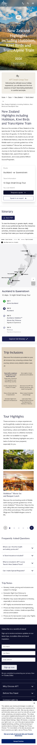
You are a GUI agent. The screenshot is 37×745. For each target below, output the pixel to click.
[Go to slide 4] (23, 528)
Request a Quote (18, 64)
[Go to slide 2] (14, 528)
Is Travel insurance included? (13, 555)
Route (5, 168)
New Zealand (18, 97)
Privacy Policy (8, 675)
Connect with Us (10, 700)
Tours (10, 97)
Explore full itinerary (17, 339)
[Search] (27, 3)
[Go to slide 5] (28, 528)
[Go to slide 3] (19, 528)
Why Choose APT (11, 686)
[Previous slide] (5, 528)
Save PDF (9, 218)
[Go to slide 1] (10, 528)
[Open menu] (32, 3)
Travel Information (9, 178)
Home (3, 97)
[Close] (34, 703)
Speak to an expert (17, 198)
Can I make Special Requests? (14, 571)
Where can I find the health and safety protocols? (12, 548)
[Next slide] (32, 528)
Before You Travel (10, 693)
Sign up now (9, 667)
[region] (18, 723)
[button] (33, 279)
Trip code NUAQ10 (9, 188)
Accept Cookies (18, 741)
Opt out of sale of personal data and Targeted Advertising (18, 734)
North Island (29, 97)
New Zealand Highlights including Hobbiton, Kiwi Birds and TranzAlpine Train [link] (17, 105)
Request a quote (17, 192)
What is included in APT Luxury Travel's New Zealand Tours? (14, 563)
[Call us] (23, 3)
